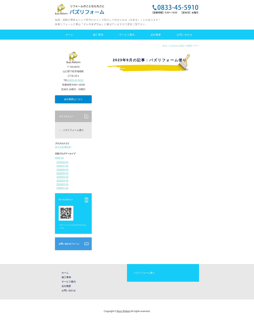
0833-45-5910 (75, 80)
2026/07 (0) (62, 166)
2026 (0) (59, 158)
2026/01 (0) (62, 188)
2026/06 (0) (62, 169)
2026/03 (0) (62, 181)
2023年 (189, 45)
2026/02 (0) (62, 184)
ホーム (69, 34)
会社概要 (156, 34)
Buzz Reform (123, 311)
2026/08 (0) (62, 162)
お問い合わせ (184, 34)
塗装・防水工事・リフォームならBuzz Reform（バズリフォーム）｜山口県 (80, 8)
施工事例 (98, 34)
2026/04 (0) (62, 177)
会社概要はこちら (73, 99)
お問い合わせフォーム (69, 244)
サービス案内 (127, 34)
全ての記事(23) (63, 147)
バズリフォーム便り (177, 45)
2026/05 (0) (62, 173)
